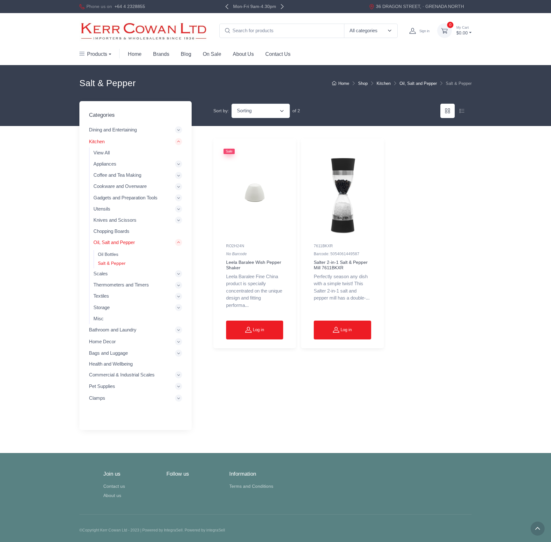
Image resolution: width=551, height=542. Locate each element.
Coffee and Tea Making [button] (117, 175)
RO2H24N (235, 246)
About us (112, 495)
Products (97, 54)
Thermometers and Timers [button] (121, 285)
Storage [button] (101, 307)
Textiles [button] (101, 296)
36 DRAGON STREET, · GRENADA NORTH (420, 6)
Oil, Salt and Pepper (418, 83)
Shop (363, 83)
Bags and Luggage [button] (108, 353)
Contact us (114, 486)
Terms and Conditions (251, 486)
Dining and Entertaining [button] (113, 130)
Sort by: (221, 110)
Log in (258, 329)
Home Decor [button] (102, 341)
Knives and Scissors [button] (114, 220)
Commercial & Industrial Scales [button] (122, 374)
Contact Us (277, 54)
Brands (161, 54)
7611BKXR (323, 246)
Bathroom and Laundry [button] (112, 330)
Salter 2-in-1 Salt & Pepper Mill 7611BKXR (341, 265)
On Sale (212, 54)
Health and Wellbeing (111, 364)
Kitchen (384, 83)
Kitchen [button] (97, 141)
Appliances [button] (104, 164)
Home (135, 54)
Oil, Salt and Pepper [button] (114, 242)
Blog (186, 54)
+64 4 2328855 (129, 6)
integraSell (215, 530)
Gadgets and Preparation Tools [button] (125, 197)
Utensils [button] (101, 209)
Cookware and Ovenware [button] (120, 186)
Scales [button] (100, 274)
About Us (243, 54)
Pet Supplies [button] (102, 386)
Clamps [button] (97, 398)
